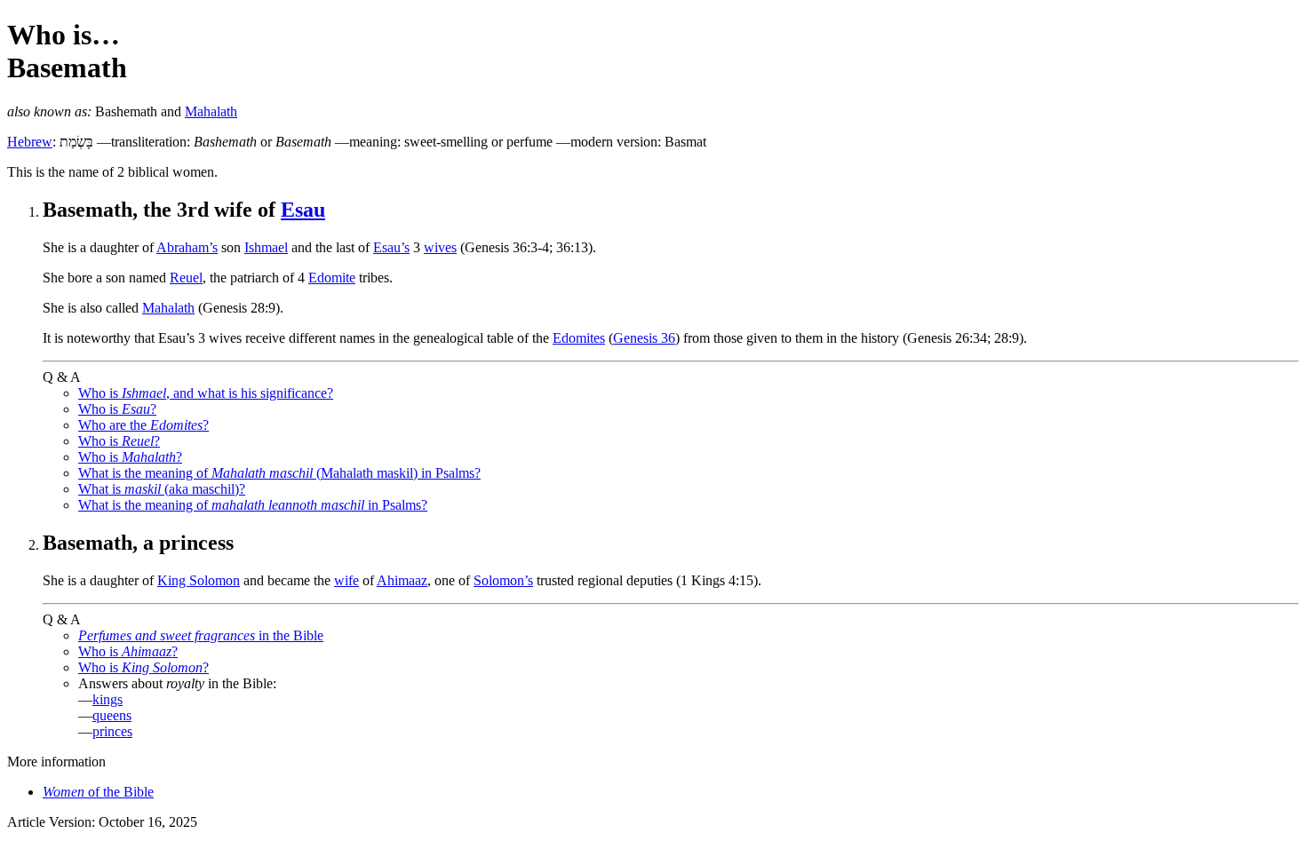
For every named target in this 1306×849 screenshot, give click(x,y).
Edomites (579, 337)
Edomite (331, 277)
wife (346, 580)
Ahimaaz (402, 580)
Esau (303, 209)
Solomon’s (503, 580)
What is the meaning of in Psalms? (252, 504)
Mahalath (211, 111)
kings (107, 699)
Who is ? (117, 409)
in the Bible (200, 635)
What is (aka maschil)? (161, 488)
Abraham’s (187, 247)
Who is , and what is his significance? (205, 393)
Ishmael (266, 247)
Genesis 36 (644, 337)
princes (112, 731)
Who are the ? (143, 424)
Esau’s (391, 247)
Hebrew (29, 141)
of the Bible (98, 791)
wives (440, 247)
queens (111, 715)
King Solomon (198, 580)
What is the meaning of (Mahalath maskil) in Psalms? (279, 472)
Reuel (186, 277)
